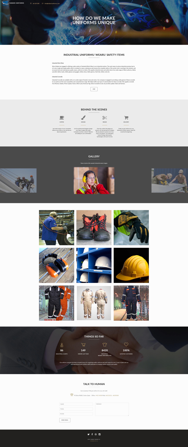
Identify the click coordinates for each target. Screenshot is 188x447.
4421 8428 (99, 395)
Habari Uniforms (16, 3)
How (94, 89)
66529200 (116, 395)
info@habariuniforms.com (52, 3)
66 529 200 (36, 3)
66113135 (109, 395)
